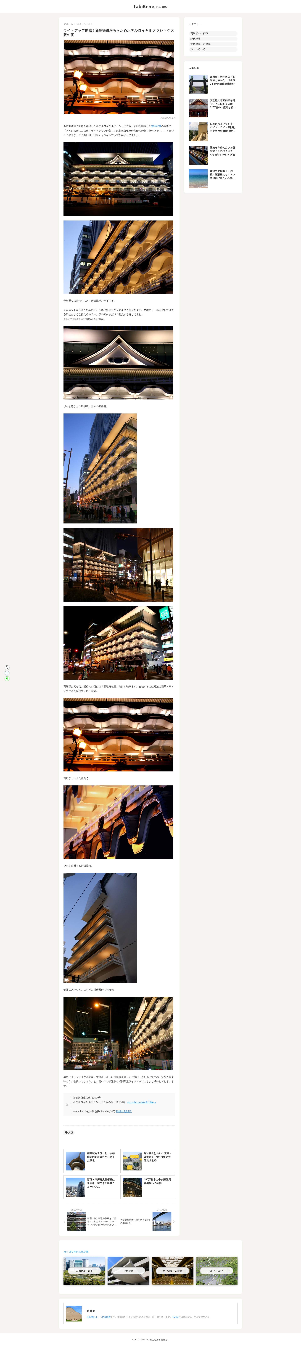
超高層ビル (92, 1317)
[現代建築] (128, 1282)
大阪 (70, 1132)
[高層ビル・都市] (84, 1282)
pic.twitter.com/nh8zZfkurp (141, 1102)
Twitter (175, 1317)
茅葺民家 (106, 1317)
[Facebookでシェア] (7, 673)
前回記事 (156, 126)
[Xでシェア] (7, 667)
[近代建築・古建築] (172, 1282)
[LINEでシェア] (7, 678)
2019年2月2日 (124, 1111)
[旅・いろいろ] (217, 1282)
